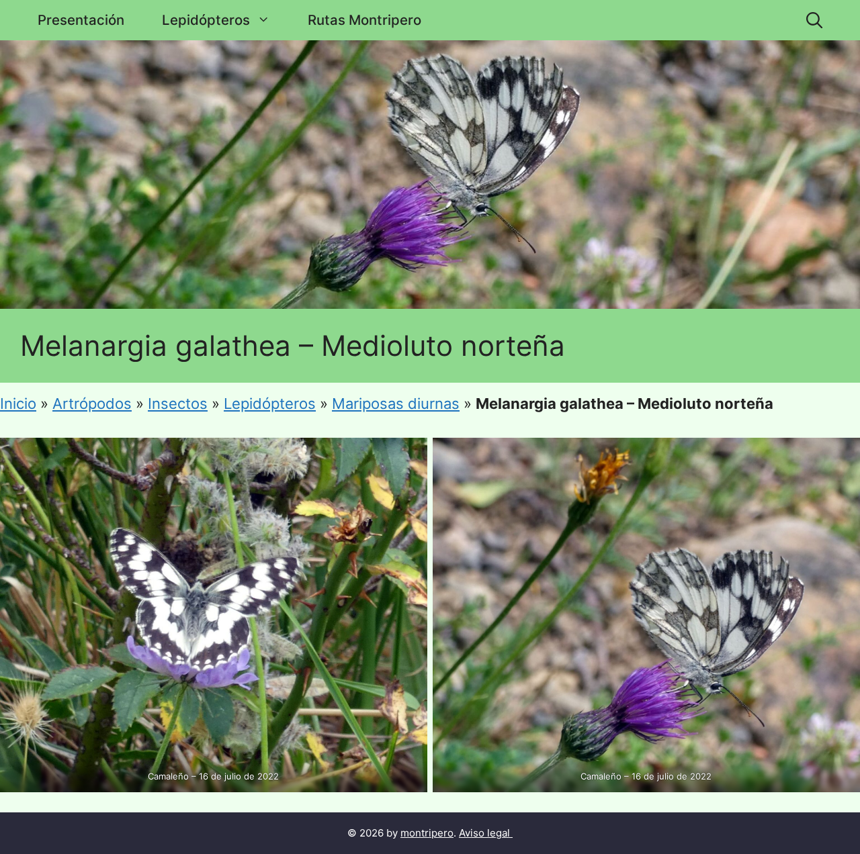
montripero (427, 832)
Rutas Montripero (364, 19)
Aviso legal (484, 832)
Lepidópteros (206, 19)
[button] (814, 20)
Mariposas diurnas (396, 403)
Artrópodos (92, 403)
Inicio (18, 403)
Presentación (81, 19)
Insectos (178, 403)
